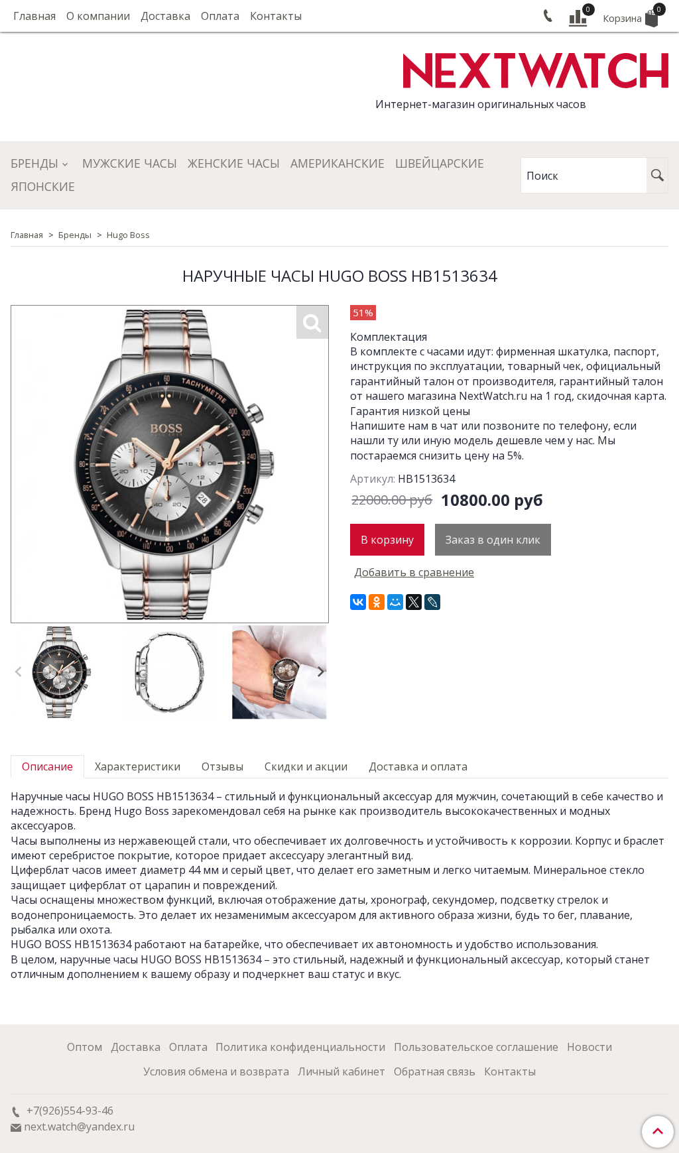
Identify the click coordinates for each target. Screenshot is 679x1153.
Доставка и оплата (418, 766)
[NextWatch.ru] (535, 68)
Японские (43, 186)
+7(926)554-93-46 (68, 1110)
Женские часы (234, 163)
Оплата (220, 16)
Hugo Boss (128, 235)
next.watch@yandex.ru (79, 1126)
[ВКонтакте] (358, 602)
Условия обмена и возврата (216, 1071)
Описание (47, 766)
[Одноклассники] (377, 602)
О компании (98, 16)
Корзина (630, 15)
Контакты (276, 16)
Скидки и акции (306, 766)
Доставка (165, 16)
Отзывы (222, 766)
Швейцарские (439, 163)
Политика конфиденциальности (300, 1047)
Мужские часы (129, 163)
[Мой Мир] (395, 602)
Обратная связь (434, 1071)
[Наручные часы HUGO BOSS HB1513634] (60, 672)
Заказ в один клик (493, 539)
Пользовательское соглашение (476, 1047)
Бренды (34, 163)
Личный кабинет (341, 1071)
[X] (414, 602)
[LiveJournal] (432, 602)
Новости (589, 1047)
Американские (337, 163)
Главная (34, 16)
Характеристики (137, 766)
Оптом (84, 1047)
